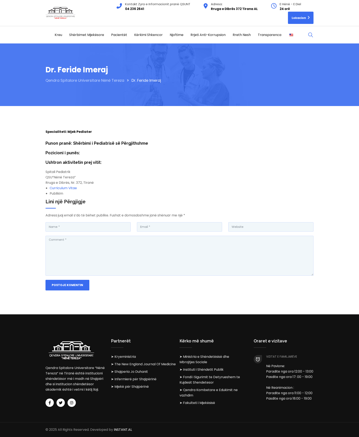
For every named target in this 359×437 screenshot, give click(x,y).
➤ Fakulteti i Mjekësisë (197, 402)
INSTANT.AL (123, 429)
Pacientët (119, 34)
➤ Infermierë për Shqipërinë (133, 379)
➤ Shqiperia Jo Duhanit (129, 371)
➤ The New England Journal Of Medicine (143, 364)
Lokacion (299, 18)
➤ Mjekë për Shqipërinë (130, 386)
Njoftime (176, 34)
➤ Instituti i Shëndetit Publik (202, 369)
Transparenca (269, 34)
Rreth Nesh (242, 34)
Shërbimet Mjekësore (86, 34)
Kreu (58, 34)
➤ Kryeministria (123, 356)
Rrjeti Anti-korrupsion (208, 34)
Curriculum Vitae (63, 188)
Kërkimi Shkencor (148, 34)
